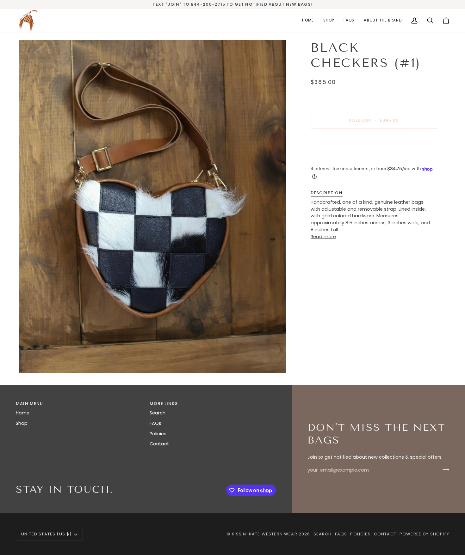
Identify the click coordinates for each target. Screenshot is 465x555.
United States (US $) (46, 534)
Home (22, 413)
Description (327, 193)
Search (157, 413)
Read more (323, 236)
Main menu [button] (29, 404)
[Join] (444, 469)
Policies (158, 434)
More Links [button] (164, 404)
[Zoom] (152, 206)
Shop (22, 423)
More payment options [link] (337, 158)
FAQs (155, 423)
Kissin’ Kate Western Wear (264, 534)
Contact (159, 444)
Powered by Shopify (424, 534)
